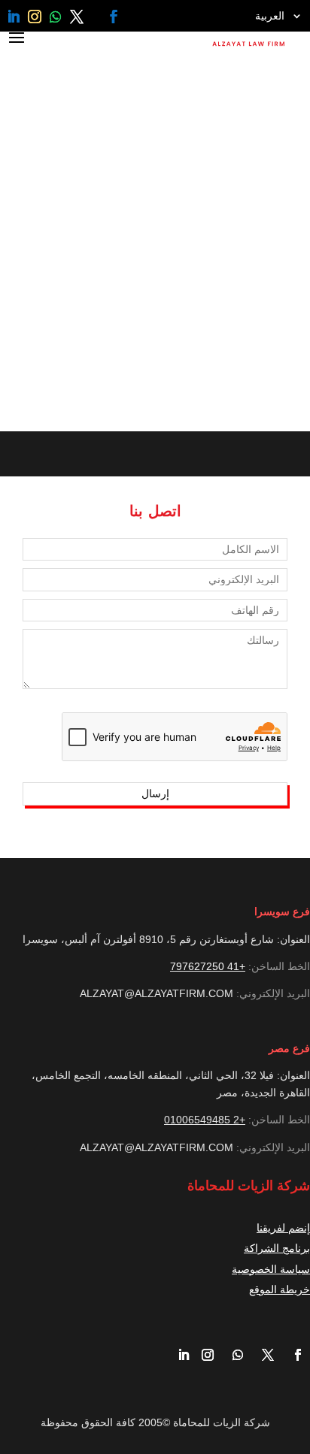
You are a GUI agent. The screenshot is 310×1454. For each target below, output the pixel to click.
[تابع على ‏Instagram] (34, 16)
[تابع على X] (77, 16)
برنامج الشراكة (277, 1248)
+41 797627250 (207, 966)
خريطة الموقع (279, 1289)
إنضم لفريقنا (283, 1228)
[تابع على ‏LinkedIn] (13, 16)
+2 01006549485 (204, 1120)
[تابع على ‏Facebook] (113, 16)
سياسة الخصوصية (271, 1269)
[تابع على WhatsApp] (55, 16)
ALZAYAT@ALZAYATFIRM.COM (156, 993)
